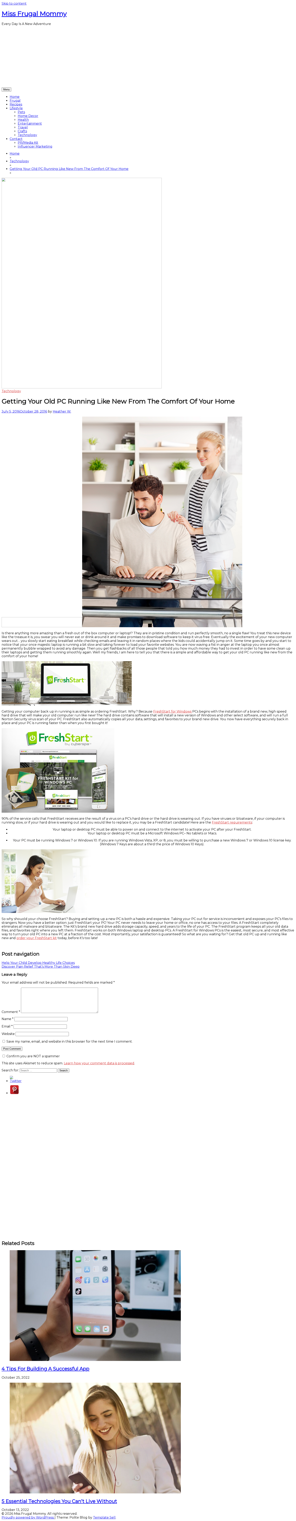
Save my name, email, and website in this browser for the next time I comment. (69, 1041)
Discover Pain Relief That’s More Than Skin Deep (41, 966)
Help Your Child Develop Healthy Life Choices (38, 963)
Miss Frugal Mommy (34, 14)
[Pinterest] (14, 1093)
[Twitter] (16, 1081)
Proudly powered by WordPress (28, 1517)
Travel (23, 127)
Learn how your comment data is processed (99, 1063)
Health (23, 120)
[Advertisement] (148, 57)
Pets (21, 112)
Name (7, 1019)
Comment (11, 1012)
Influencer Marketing (35, 146)
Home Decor (28, 116)
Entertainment (30, 123)
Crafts (22, 131)
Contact (16, 139)
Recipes (16, 104)
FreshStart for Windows (172, 711)
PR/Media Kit (28, 143)
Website (8, 1034)
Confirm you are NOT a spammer (33, 1056)
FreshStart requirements (232, 822)
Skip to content (14, 3)
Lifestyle (16, 108)
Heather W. (62, 411)
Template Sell (104, 1517)
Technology (27, 135)
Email (7, 1026)
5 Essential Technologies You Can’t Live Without (59, 1501)
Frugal (15, 100)
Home (15, 97)
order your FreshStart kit (37, 938)
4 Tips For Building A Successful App (45, 1369)
